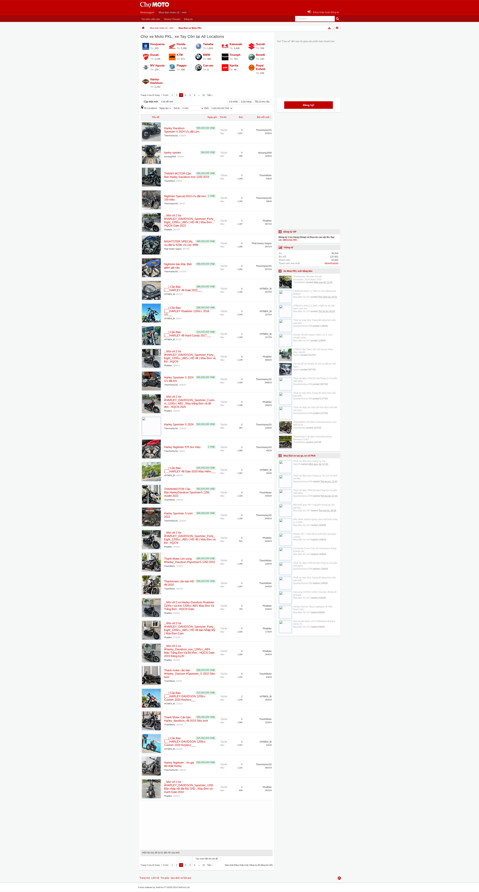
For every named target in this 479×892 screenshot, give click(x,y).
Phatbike (168, 229)
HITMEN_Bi (169, 294)
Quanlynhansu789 (302, 326)
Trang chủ (145, 878)
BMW (206, 54)
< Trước (165, 95)
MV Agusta (157, 65)
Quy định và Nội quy (181, 878)
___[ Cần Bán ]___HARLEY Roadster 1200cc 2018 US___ (186, 311)
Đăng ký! (308, 105)
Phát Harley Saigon (172, 249)
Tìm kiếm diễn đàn (150, 19)
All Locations (150, 108)
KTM (180, 54)
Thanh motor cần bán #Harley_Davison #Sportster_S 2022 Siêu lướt (189, 674)
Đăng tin (188, 19)
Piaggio (182, 65)
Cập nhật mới (151, 101)
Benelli (260, 54)
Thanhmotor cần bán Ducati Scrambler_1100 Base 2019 (307, 278)
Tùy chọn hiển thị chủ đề (207, 859)
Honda (181, 44)
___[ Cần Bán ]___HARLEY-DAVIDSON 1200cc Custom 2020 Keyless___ (185, 696)
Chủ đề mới (167, 101)
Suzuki (260, 44)
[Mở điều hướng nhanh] (329, 28)
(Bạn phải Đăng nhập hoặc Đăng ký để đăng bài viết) (249, 865)
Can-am (208, 65)
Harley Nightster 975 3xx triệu (182, 447)
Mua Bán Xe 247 (301, 297)
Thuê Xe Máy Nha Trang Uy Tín (309, 461)
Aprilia (234, 65)
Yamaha (208, 44)
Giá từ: (177, 108)
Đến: (207, 108)
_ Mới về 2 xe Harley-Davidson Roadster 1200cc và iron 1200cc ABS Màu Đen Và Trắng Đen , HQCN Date (189, 606)
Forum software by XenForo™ (164, 887)
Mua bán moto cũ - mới (172, 12)
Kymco (296, 355)
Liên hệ (155, 878)
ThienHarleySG (171, 135)
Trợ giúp (165, 878)
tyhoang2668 (170, 156)
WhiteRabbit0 (331, 263)
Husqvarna (157, 44)
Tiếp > (210, 95)
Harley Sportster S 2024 (178, 424)
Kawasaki (236, 44)
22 (203, 95)
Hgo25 (296, 464)
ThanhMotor (169, 181)
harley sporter (172, 152)
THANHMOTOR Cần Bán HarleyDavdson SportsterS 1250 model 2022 (186, 492)
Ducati (154, 54)
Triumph (235, 54)
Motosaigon (147, 12)
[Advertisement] (207, 823)
